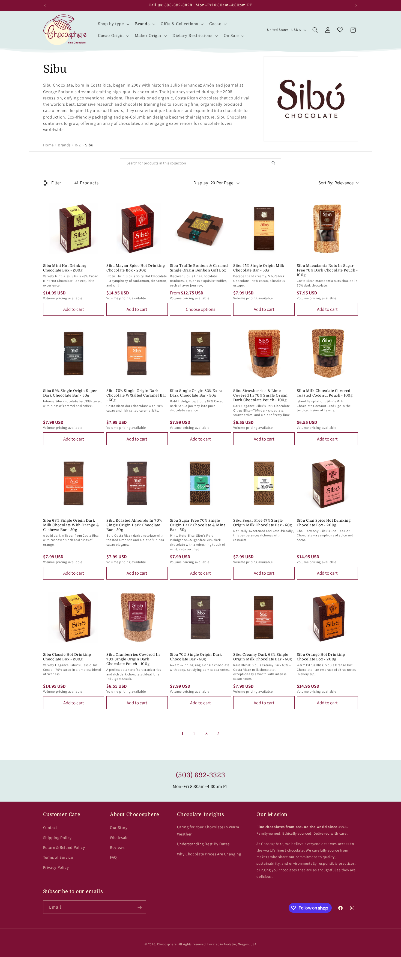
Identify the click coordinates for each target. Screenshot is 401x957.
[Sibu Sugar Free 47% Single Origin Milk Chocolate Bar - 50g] (264, 483)
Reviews (117, 847)
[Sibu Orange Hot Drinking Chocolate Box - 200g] (327, 617)
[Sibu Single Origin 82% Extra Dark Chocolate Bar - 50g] (200, 354)
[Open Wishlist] (340, 30)
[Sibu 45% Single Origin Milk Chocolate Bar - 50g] (264, 228)
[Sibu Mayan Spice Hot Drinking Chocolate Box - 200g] (137, 228)
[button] (113, 24)
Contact (50, 827)
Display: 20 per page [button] (213, 183)
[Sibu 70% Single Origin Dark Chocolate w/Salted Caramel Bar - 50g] (137, 354)
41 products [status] (86, 183)
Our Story (119, 827)
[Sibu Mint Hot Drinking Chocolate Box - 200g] (73, 228)
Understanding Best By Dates (203, 843)
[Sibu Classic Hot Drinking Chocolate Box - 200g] (73, 617)
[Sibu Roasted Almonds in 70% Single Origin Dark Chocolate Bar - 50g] (137, 483)
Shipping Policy (57, 837)
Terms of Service (58, 857)
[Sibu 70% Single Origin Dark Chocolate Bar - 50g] (200, 617)
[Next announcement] (356, 5)
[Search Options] (275, 163)
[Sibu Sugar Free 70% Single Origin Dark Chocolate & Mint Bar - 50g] (200, 483)
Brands (64, 144)
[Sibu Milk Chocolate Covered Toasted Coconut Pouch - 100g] (327, 354)
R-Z (78, 144)
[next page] (218, 733)
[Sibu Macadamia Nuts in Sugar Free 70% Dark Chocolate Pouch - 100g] (327, 228)
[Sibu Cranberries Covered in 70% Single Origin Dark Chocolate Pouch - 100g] (137, 617)
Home (48, 144)
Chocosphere (166, 944)
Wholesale (119, 837)
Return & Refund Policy (64, 847)
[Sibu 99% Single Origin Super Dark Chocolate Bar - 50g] (73, 354)
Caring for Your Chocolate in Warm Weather (208, 830)
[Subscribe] (139, 907)
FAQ (113, 857)
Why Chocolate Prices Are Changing (209, 853)
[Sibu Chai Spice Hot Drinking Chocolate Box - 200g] (327, 483)
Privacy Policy (56, 867)
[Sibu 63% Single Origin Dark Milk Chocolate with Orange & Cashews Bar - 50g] (73, 483)
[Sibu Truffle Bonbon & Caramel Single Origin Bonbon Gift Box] (200, 228)
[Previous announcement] (45, 5)
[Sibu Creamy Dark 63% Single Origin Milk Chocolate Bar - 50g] (264, 617)
